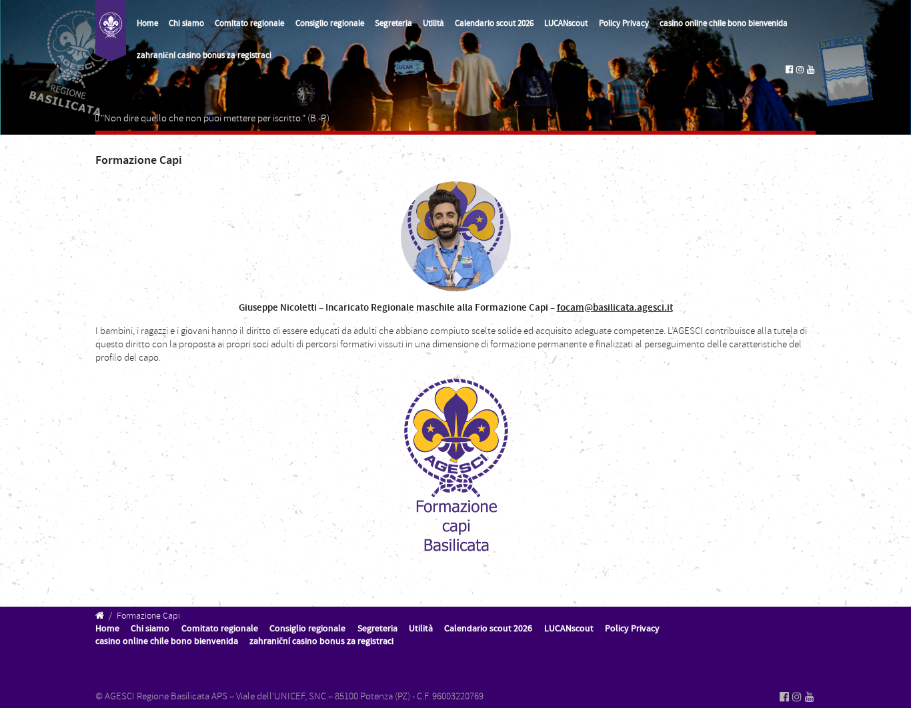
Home (147, 23)
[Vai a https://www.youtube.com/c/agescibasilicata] (810, 69)
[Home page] (110, 30)
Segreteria (393, 23)
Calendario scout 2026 (494, 23)
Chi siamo (186, 23)
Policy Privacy (624, 23)
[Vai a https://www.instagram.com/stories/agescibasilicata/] (800, 69)
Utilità (433, 23)
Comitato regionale (249, 23)
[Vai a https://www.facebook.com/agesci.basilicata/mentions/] (789, 69)
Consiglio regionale (329, 23)
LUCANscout (566, 23)
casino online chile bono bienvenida (724, 23)
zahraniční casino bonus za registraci (204, 55)
